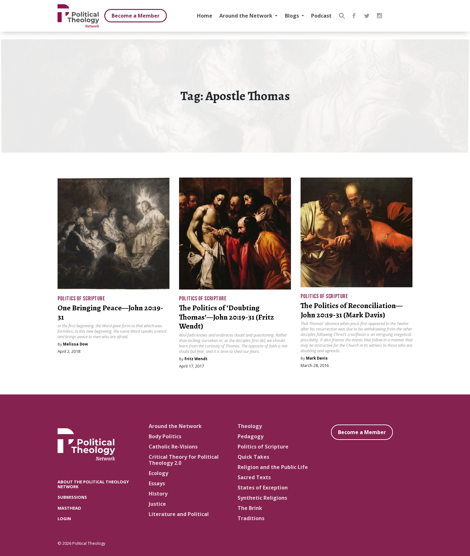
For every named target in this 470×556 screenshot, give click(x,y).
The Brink (250, 508)
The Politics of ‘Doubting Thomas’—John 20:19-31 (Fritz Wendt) (226, 317)
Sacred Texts (254, 477)
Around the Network (246, 15)
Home (204, 15)
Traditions (251, 518)
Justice (157, 503)
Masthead (69, 508)
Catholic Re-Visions (173, 446)
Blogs (292, 15)
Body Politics (165, 436)
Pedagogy (250, 436)
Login (64, 518)
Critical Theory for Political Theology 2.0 (184, 459)
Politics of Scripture (81, 298)
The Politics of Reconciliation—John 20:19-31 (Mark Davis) (352, 310)
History (158, 493)
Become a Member (136, 15)
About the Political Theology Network (93, 484)
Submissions (72, 497)
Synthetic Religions (262, 497)
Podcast (321, 15)
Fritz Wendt (196, 358)
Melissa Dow (75, 344)
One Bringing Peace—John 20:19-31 (110, 312)
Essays (157, 483)
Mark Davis (317, 358)
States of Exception (263, 487)
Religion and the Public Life (273, 467)
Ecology (158, 473)
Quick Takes (253, 456)
